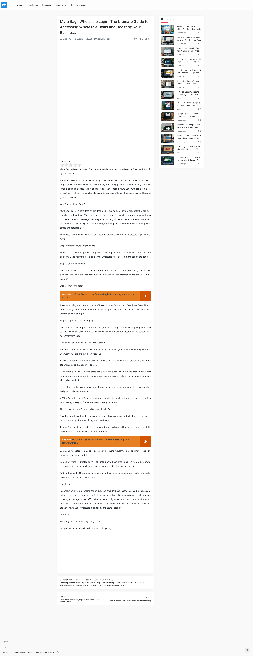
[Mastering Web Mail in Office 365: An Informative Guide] (167, 29)
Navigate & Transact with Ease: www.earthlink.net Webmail (188, 158)
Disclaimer (46, 5)
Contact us (33, 5)
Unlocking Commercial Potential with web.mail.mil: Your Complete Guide (188, 148)
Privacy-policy (61, 5)
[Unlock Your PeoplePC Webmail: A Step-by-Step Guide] (167, 51)
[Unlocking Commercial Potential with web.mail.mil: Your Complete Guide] (167, 149)
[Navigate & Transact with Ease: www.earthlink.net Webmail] (167, 160)
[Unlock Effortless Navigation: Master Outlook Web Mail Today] (167, 105)
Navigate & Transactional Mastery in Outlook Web (188, 115)
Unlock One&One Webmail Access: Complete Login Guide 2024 (189, 82)
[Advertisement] (105, 65)
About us (21, 5)
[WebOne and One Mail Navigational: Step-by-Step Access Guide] (167, 40)
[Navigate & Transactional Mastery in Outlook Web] (167, 116)
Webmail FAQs (5, 653)
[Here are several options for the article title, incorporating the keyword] (167, 127)
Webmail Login (5, 642)
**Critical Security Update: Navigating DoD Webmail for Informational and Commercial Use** (189, 93)
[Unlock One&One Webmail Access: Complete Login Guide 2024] (167, 84)
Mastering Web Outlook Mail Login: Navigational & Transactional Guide (189, 137)
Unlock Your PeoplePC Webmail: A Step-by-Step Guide (188, 49)
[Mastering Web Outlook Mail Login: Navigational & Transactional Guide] (167, 138)
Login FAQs (4, 648)
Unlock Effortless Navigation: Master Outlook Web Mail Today (188, 104)
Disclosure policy (78, 5)
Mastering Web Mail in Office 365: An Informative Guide (189, 27)
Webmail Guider (103, 39)
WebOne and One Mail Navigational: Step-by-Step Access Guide (188, 38)
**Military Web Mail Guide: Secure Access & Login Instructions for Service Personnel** (189, 71)
